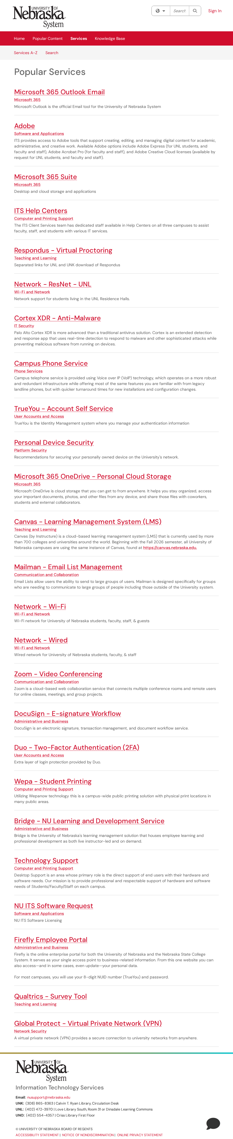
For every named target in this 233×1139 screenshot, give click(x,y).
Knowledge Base (110, 38)
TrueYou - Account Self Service (63, 408)
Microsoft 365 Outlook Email (59, 91)
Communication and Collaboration (46, 574)
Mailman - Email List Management (68, 566)
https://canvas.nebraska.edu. (170, 547)
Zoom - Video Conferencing (58, 673)
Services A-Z (26, 52)
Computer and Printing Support (43, 218)
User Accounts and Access (39, 416)
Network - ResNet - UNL (52, 284)
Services (78, 38)
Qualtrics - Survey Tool (50, 996)
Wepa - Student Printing (53, 781)
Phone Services (28, 371)
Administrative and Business (41, 721)
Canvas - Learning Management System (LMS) (87, 521)
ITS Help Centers (40, 210)
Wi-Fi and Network (32, 291)
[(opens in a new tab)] (39, 17)
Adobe (24, 125)
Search (51, 52)
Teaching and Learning (35, 258)
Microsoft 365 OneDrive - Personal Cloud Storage (92, 476)
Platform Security (30, 450)
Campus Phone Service (51, 363)
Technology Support (46, 860)
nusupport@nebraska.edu (48, 1097)
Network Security (30, 1031)
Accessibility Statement (37, 1135)
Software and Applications (39, 133)
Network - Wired (41, 640)
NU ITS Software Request (53, 905)
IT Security (24, 325)
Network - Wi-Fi (40, 606)
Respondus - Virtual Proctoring (63, 250)
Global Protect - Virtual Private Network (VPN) (88, 1023)
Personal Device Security (54, 442)
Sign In (215, 11)
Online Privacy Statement (140, 1135)
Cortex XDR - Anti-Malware (57, 318)
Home (19, 38)
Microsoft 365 (27, 99)
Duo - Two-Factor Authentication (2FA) (76, 747)
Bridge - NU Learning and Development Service (89, 820)
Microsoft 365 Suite (45, 176)
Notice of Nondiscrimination (88, 1135)
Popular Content (48, 38)
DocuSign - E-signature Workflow (67, 713)
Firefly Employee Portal (51, 939)
